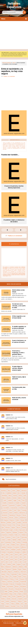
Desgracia (6, 520)
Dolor (14, 525)
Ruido (15, 593)
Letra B (16, 554)
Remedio (16, 591)
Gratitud (9, 539)
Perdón (19, 576)
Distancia (4, 525)
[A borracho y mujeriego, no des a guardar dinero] (6, 356)
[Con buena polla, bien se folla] (6, 392)
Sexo (24, 596)
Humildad (13, 544)
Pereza (24, 576)
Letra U (16, 561)
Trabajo (2, 603)
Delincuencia (22, 512)
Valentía (17, 603)
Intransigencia (18, 552)
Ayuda (25, 495)
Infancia (7, 549)
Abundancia (3, 490)
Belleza (3, 497)
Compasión (23, 502)
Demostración (5, 515)
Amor (19, 493)
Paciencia (25, 574)
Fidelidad (24, 534)
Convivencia (4, 510)
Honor (4, 544)
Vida (22, 606)
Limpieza (19, 564)
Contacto (14, 625)
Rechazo (17, 586)
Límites (13, 564)
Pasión (7, 576)
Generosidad (24, 537)
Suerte (2, 601)
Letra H (16, 557)
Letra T (11, 561)
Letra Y (25, 561)
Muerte (19, 569)
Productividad (23, 581)
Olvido (8, 574)
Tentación (20, 601)
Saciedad (4, 596)
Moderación (8, 569)
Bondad (14, 497)
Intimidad (4, 552)
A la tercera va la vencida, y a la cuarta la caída (18, 305)
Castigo (15, 500)
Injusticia (19, 549)
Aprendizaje (4, 495)
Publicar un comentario (9, 76)
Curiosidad (24, 510)
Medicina (21, 566)
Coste (15, 510)
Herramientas (8, 542)
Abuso (9, 490)
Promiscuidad (5, 584)
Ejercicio (18, 527)
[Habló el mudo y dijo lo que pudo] (6, 382)
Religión (11, 591)
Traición (7, 603)
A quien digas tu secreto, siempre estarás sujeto (17, 368)
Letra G (11, 557)
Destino (17, 520)
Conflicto (24, 505)
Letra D (25, 554)
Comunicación (12, 505)
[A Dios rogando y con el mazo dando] (6, 321)
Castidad (10, 500)
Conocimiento (6, 507)
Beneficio (9, 497)
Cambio (24, 497)
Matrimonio (15, 566)
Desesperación (23, 517)
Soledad (8, 598)
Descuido (11, 517)
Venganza (7, 606)
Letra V (20, 561)
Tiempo (25, 601)
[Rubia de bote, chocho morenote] (6, 403)
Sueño (25, 598)
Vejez (26, 603)
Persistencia (5, 579)
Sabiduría (25, 593)
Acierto (13, 490)
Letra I (21, 557)
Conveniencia (22, 507)
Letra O (16, 559)
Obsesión (3, 574)
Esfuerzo (3, 532)
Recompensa (23, 586)
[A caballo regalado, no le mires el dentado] (6, 332)
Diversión (10, 525)
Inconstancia (16, 547)
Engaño (11, 529)
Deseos (16, 517)
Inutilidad (24, 552)
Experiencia (4, 534)
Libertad (9, 564)
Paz (11, 576)
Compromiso (4, 505)
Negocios (10, 571)
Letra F (7, 557)
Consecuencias (14, 507)
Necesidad (4, 571)
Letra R (2, 561)
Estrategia (15, 532)
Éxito (26, 532)
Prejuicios (4, 581)
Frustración (8, 537)
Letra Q (25, 559)
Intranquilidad (10, 552)
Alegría (18, 490)
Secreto (14, 596)
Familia (16, 534)
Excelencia (20, 532)
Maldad (2, 566)
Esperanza (9, 532)
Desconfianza (4, 517)
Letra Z (4, 564)
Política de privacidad (8, 623)
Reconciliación (4, 588)
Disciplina (19, 522)
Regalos (25, 588)
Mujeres (24, 569)
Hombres (19, 542)
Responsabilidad (4, 593)
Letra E (2, 557)
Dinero (14, 522)
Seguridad (19, 596)
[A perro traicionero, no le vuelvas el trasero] (6, 346)
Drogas (18, 525)
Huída (8, 544)
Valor (22, 603)
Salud (9, 596)
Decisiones (5, 512)
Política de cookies (20, 623)
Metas (26, 566)
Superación (13, 601)
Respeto (21, 591)
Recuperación (18, 588)
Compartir (17, 502)
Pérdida (15, 576)
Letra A (11, 554)
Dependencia (12, 515)
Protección (12, 584)
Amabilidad (8, 493)
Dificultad (9, 522)
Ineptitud (2, 549)
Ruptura (20, 593)
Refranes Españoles (14, 5)
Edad (3, 527)
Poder (16, 579)
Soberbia (3, 598)
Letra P (20, 559)
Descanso (19, 515)
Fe (19, 534)
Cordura (10, 510)
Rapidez (4, 586)
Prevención (9, 581)
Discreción (25, 522)
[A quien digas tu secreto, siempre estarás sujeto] (6, 372)
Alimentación (24, 490)
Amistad (14, 493)
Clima (23, 500)
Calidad (19, 497)
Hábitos (19, 539)
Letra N (11, 559)
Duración (24, 525)
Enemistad (24, 527)
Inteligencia (24, 549)
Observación (23, 571)
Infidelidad (13, 549)
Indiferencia (23, 547)
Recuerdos (11, 588)
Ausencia (15, 495)
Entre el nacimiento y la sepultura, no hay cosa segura (12, 71)
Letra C (20, 554)
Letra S (7, 561)
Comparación (11, 502)
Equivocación (22, 529)
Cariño (4, 500)
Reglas (6, 591)
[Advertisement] (14, 35)
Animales (23, 493)
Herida (2, 542)
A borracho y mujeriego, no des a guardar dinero (18, 352)
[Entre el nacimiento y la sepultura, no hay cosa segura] (14, 135)
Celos (19, 500)
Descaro (24, 515)
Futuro (18, 537)
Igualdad (4, 547)
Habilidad (14, 539)
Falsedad (11, 534)
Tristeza (12, 603)
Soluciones (14, 598)
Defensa (16, 512)
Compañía (4, 502)
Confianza (18, 505)
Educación (7, 527)
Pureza (24, 584)
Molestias (15, 569)
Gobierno (4, 539)
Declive (11, 512)
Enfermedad (5, 529)
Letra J (25, 557)
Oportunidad (14, 574)
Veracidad (13, 606)
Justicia (7, 554)
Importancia (9, 547)
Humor (18, 544)
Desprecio (12, 520)
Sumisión (7, 601)
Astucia (10, 495)
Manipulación (8, 566)
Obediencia (16, 571)
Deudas (22, 520)
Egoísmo (13, 527)
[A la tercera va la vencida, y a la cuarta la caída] (6, 309)
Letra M (6, 559)
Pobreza (12, 579)
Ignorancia (23, 544)
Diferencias (3, 522)
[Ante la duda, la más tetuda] (6, 295)
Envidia (16, 529)
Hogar (13, 542)
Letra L (2, 559)
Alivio (4, 493)
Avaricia (20, 495)
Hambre (24, 539)
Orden (19, 574)
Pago (3, 576)
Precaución (22, 579)
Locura (23, 564)
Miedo (2, 569)
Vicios (18, 606)
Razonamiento (10, 586)
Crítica (19, 510)
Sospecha (20, 598)
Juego (2, 554)
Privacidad (16, 581)
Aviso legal (23, 621)
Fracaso (2, 537)
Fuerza (13, 537)
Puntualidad (18, 584)
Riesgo (11, 593)
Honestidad (24, 542)
